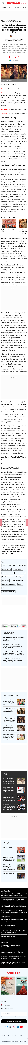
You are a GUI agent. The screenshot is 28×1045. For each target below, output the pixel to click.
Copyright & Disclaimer (20, 1035)
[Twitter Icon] (10, 1027)
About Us (4, 1035)
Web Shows (5, 580)
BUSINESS (4, 7)
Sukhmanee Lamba (7, 588)
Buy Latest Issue (8, 1008)
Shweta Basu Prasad (17, 580)
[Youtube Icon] (21, 1027)
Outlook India (9, 547)
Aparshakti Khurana (7, 577)
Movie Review (22, 565)
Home (2, 20)
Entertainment (7, 551)
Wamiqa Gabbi (6, 569)
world (12, 553)
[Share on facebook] (9, 57)
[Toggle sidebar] (4, 3)
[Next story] (27, 522)
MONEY (11, 7)
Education (16, 551)
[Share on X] (12, 57)
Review (4, 565)
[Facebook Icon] (6, 1027)
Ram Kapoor (19, 577)
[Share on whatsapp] (18, 57)
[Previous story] (1, 522)
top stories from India (12, 549)
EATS (24, 7)
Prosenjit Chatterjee (8, 573)
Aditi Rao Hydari (17, 569)
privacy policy (17, 1016)
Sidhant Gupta (20, 573)
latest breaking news (17, 545)
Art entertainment (11, 20)
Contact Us (10, 1035)
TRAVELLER (18, 7)
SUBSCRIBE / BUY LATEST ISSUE (14, 1021)
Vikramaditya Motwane (8, 584)
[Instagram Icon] (14, 1027)
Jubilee (20, 584)
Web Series (12, 565)
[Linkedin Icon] (17, 1027)
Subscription (7, 1005)
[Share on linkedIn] (15, 57)
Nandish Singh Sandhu (8, 591)
